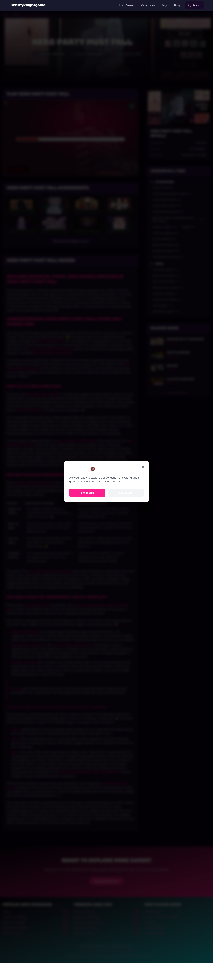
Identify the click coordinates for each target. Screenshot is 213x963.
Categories (148, 5)
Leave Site (125, 493)
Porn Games (127, 5)
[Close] (143, 467)
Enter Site (87, 493)
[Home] (28, 5)
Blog (177, 5)
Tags (164, 5)
